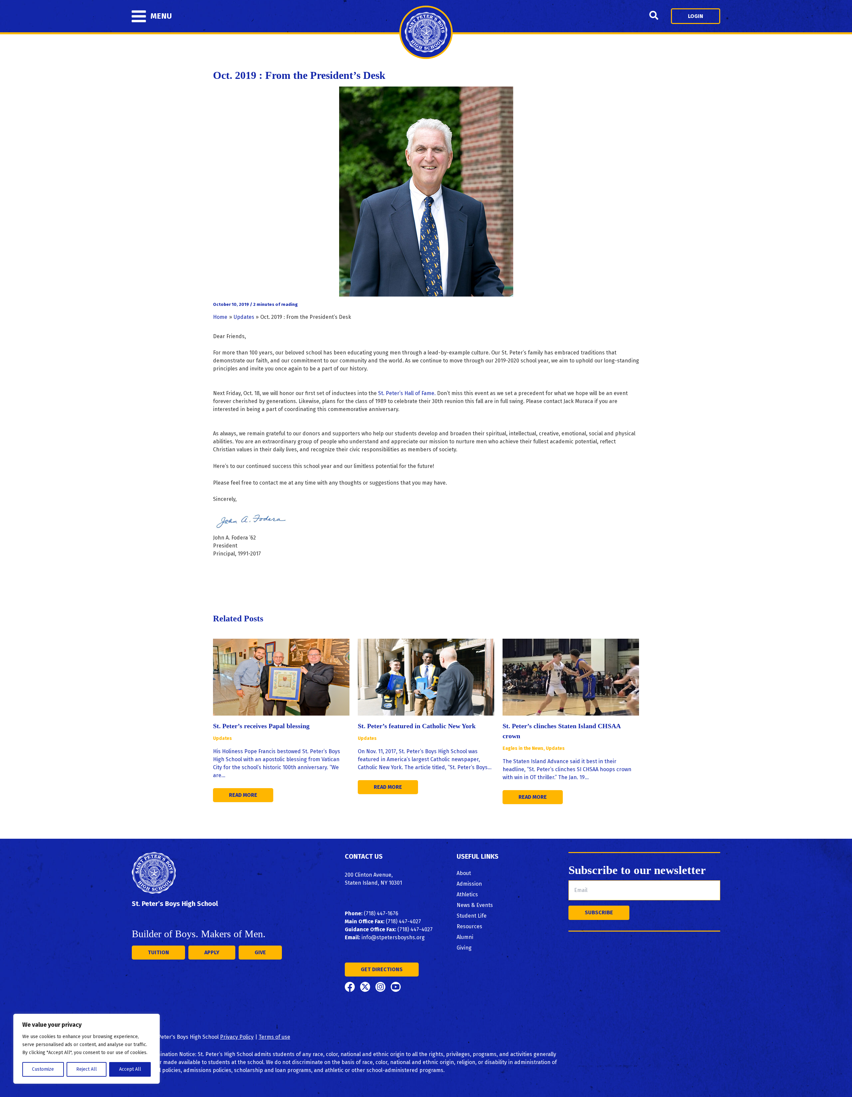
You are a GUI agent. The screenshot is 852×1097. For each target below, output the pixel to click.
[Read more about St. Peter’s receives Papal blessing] (281, 677)
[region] (86, 1049)
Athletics (467, 894)
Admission (469, 884)
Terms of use (274, 1037)
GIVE (260, 952)
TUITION (158, 952)
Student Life (472, 916)
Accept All (130, 1069)
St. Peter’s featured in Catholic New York (417, 726)
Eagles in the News (523, 748)
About (464, 873)
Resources (469, 926)
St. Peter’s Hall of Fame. (407, 393)
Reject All (86, 1069)
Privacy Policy (237, 1037)
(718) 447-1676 (381, 913)
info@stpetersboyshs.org (393, 937)
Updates (222, 738)
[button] (654, 16)
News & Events (475, 905)
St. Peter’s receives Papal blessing (261, 726)
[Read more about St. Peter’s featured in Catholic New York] (426, 677)
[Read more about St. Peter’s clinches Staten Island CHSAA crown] (571, 677)
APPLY (211, 952)
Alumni (465, 937)
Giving (464, 948)
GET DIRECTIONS (382, 969)
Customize (43, 1069)
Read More (243, 795)
